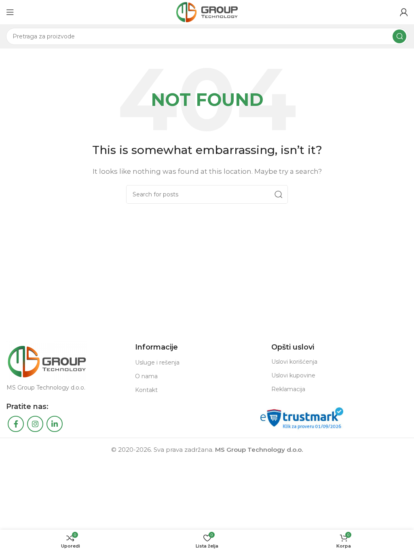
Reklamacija (288, 389)
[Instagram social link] (35, 424)
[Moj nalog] (404, 12)
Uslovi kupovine (293, 375)
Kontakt (146, 390)
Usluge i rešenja (157, 362)
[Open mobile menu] (10, 12)
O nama (146, 376)
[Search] (399, 36)
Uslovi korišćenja (294, 361)
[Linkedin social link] (54, 424)
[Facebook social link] (16, 424)
